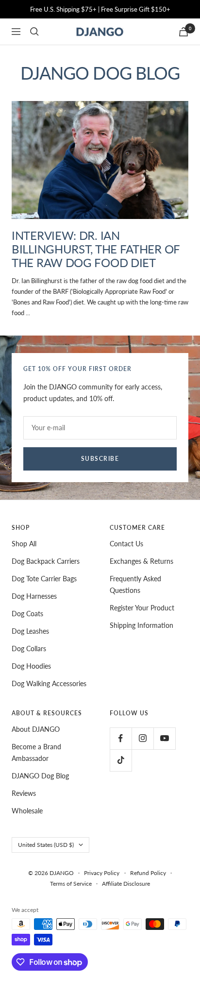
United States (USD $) (46, 844)
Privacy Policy (101, 872)
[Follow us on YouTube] (164, 738)
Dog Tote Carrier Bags (44, 578)
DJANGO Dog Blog (40, 776)
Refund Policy (148, 872)
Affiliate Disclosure (126, 883)
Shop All (24, 543)
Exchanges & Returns (141, 561)
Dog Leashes (30, 631)
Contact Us (126, 543)
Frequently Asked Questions (135, 584)
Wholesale (27, 811)
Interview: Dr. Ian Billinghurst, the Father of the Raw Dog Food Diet (96, 249)
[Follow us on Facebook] (121, 738)
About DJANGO (36, 729)
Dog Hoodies (31, 666)
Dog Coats (27, 613)
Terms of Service (71, 883)
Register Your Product (142, 608)
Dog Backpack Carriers (46, 561)
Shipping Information (141, 625)
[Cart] (183, 31)
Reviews (24, 793)
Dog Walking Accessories (49, 683)
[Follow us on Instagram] (142, 738)
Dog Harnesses (34, 596)
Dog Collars (29, 648)
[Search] (34, 31)
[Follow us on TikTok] (121, 760)
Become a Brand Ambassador (36, 752)
